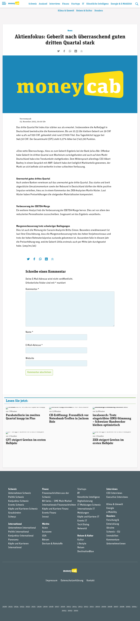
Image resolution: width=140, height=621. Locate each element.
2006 (122, 607)
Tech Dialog (83, 524)
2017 (57, 607)
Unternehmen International (22, 528)
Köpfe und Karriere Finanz (55, 509)
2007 (116, 607)
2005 (128, 607)
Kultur (80, 540)
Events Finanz (49, 513)
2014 (74, 607)
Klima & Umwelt (66, 11)
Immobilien (112, 536)
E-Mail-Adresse (34, 345)
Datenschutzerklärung (72, 580)
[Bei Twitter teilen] (58, 51)
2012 (86, 607)
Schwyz (12, 517)
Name (29, 332)
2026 (4, 607)
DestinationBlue (85, 551)
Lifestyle (81, 544)
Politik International (18, 532)
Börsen (45, 540)
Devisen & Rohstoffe (52, 544)
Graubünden (14, 513)
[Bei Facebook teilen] (64, 51)
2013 (80, 607)
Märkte (45, 524)
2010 (97, 607)
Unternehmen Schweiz (19, 493)
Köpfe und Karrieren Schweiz (23, 509)
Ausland (43, 4)
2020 (39, 607)
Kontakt (90, 580)
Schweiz (33, 4)
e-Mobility (111, 512)
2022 (28, 607)
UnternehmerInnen (116, 544)
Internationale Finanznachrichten (59, 505)
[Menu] (4, 4)
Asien (45, 528)
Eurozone (47, 532)
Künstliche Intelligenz (97, 4)
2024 (16, 607)
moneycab (27, 119)
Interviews (54, 4)
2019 (45, 607)
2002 (70, 611)
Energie (110, 508)
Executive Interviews (117, 497)
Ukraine (110, 528)
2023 (22, 607)
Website (30, 358)
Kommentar (32, 289)
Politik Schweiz (16, 497)
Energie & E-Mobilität (121, 4)
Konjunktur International (20, 536)
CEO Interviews (114, 493)
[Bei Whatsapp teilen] (70, 51)
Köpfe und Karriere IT (88, 517)
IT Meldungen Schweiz (89, 505)
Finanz (65, 4)
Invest (45, 517)
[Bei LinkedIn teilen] (76, 51)
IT (83, 4)
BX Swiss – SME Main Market (57, 501)
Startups (75, 4)
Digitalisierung (85, 501)
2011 (92, 607)
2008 (110, 607)
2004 (134, 607)
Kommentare (112, 540)
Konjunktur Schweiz (18, 501)
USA (44, 536)
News (70, 31)
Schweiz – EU (113, 532)
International (15, 524)
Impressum (51, 580)
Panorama (13, 540)
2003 (64, 611)
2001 (76, 611)
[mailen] (81, 51)
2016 (63, 607)
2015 (69, 607)
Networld (82, 528)
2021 (33, 607)
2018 (51, 607)
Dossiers (98, 11)
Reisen (80, 547)
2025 (10, 607)
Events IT (82, 521)
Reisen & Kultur (84, 11)
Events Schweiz (16, 505)
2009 (103, 607)
